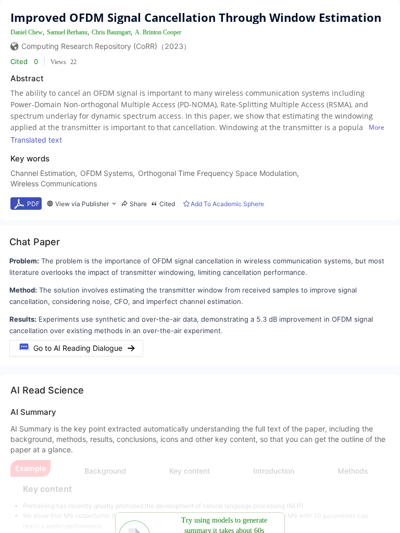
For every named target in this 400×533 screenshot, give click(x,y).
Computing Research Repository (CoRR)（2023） (106, 46)
